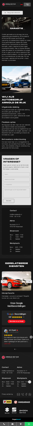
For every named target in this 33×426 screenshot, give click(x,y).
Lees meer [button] (7, 343)
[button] (1, 337)
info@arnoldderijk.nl (16, 214)
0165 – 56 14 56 (15, 216)
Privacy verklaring (7, 394)
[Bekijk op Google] (6, 331)
